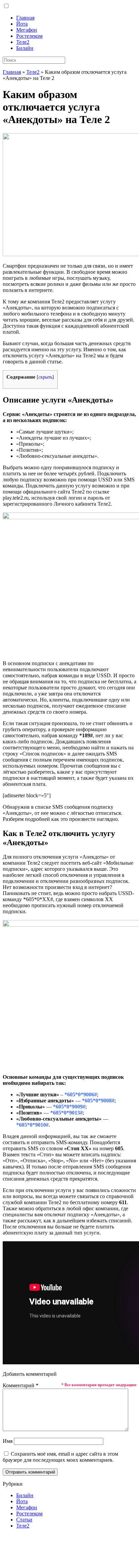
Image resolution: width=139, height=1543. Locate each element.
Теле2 (22, 42)
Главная (25, 18)
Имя (7, 1441)
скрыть (45, 377)
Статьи (24, 1519)
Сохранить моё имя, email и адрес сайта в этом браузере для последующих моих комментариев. (60, 1457)
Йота (22, 24)
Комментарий (20, 1385)
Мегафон (26, 30)
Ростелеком (29, 36)
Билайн (24, 48)
